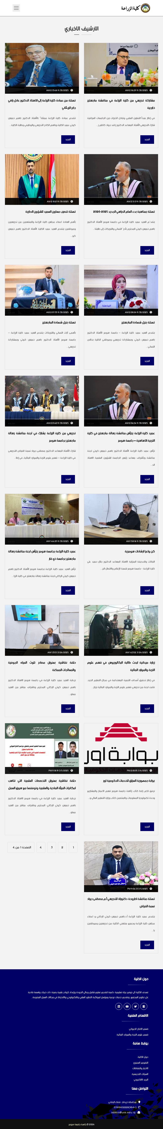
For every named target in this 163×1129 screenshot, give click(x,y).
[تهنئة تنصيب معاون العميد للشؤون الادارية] (42, 179)
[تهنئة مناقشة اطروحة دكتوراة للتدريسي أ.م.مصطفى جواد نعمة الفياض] (121, 866)
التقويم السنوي (140, 1063)
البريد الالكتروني (141, 1080)
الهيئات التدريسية (140, 1074)
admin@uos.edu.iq (123, 1113)
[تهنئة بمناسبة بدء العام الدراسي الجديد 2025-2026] (121, 179)
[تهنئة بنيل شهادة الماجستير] (121, 290)
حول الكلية (143, 1057)
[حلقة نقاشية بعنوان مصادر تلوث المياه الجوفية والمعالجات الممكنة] (42, 630)
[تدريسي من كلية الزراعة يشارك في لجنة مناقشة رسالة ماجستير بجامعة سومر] (42, 401)
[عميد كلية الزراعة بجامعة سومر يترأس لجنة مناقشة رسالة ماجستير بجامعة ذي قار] (42, 519)
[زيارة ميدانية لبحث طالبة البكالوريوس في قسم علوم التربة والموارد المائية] (121, 630)
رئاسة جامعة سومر (77, 1124)
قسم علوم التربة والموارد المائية (132, 1035)
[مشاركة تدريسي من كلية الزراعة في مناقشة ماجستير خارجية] (121, 68)
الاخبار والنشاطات (140, 1069)
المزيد (147, 139)
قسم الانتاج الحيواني (138, 1029)
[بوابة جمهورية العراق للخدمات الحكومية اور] (121, 748)
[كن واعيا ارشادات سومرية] (121, 519)
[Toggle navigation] (16, 8)
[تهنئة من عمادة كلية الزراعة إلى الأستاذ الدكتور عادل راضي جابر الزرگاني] (42, 68)
